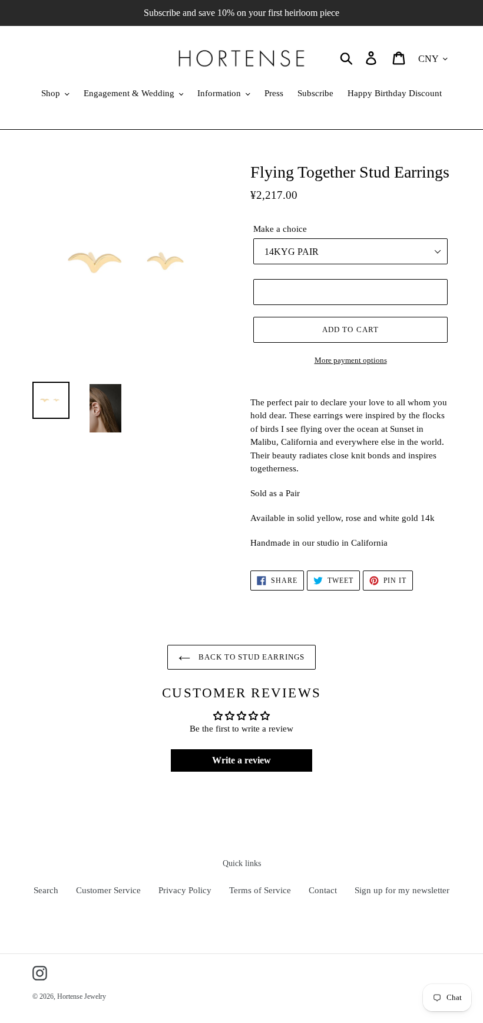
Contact (323, 890)
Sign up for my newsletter (402, 890)
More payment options (351, 360)
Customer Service (108, 890)
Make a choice (280, 229)
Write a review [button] (241, 760)
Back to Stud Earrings (250, 657)
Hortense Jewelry (81, 996)
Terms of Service (260, 890)
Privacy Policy (184, 890)
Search (46, 890)
